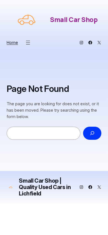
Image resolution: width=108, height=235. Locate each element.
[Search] (92, 133)
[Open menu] (28, 42)
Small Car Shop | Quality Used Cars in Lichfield (45, 187)
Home (12, 42)
